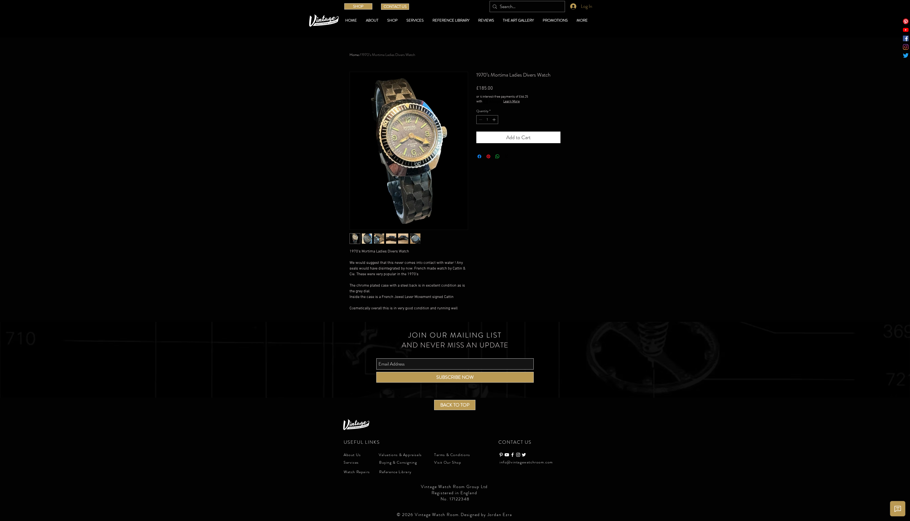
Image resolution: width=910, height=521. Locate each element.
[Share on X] (506, 156)
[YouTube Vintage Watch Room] (507, 454)
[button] (393, 20)
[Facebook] (906, 38)
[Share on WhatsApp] (497, 156)
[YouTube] (906, 30)
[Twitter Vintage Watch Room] (524, 454)
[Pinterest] (906, 21)
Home (354, 54)
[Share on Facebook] (479, 156)
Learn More (511, 102)
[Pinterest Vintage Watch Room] (501, 454)
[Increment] (494, 119)
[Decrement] (480, 119)
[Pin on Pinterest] (488, 156)
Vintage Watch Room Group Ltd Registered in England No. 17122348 (455, 493)
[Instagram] (906, 47)
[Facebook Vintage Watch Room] (512, 454)
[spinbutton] (487, 119)
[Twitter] (906, 55)
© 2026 (406, 515)
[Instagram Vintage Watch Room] (518, 454)
